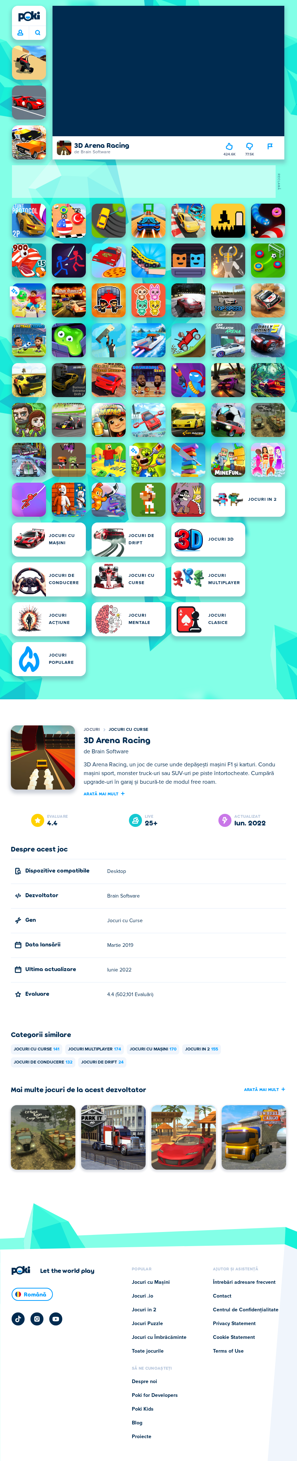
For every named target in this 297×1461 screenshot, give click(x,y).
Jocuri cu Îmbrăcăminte (159, 1337)
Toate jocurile (148, 1351)
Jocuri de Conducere (43, 1062)
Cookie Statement (234, 1337)
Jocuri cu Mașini (153, 1049)
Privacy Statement (234, 1323)
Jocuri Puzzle (147, 1323)
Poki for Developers (155, 1395)
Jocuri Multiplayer (94, 1049)
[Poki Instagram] (36, 1318)
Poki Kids (143, 1409)
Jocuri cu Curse (128, 730)
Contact (222, 1296)
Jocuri (92, 730)
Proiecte (141, 1436)
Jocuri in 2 (201, 1049)
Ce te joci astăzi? (37, 33)
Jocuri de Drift (102, 1062)
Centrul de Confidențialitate (246, 1309)
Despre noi (144, 1381)
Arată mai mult (101, 793)
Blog (137, 1422)
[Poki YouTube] (55, 1318)
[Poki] (29, 16)
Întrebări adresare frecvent (244, 1282)
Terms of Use (228, 1351)
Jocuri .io (142, 1296)
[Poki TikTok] (18, 1318)
